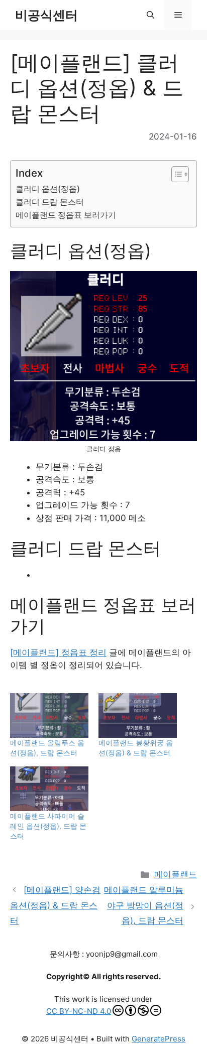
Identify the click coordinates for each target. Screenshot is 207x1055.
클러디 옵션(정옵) (48, 189)
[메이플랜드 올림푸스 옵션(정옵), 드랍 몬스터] (49, 715)
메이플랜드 (175, 874)
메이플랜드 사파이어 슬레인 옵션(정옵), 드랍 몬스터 (48, 826)
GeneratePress (158, 1038)
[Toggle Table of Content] (175, 174)
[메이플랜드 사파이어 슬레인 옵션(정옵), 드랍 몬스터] (49, 788)
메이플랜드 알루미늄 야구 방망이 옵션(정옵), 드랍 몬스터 (143, 905)
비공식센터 (46, 15)
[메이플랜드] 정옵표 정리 (58, 652)
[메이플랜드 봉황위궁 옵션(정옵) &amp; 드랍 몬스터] (137, 715)
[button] (150, 15)
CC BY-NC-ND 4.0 (78, 1011)
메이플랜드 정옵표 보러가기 (66, 215)
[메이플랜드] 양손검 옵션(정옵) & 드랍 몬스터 (55, 905)
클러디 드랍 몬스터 (50, 202)
